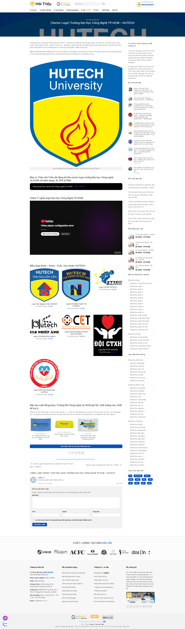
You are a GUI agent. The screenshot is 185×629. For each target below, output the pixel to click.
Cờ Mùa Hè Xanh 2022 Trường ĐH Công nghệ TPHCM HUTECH (88, 437)
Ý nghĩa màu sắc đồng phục (103, 587)
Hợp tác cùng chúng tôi (70, 601)
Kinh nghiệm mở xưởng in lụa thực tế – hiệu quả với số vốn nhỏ (143, 169)
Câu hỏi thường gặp (69, 598)
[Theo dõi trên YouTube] (150, 606)
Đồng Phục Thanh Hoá (137, 417)
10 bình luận (138, 173)
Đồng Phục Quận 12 (136, 312)
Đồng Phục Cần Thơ (137, 369)
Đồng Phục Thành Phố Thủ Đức (141, 283)
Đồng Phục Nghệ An (137, 408)
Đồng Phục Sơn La (136, 456)
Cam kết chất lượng (68, 587)
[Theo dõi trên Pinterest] (143, 606)
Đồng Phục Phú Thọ (137, 453)
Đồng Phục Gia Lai (136, 405)
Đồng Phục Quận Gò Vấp (138, 315)
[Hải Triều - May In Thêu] (40, 4)
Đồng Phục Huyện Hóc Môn (139, 340)
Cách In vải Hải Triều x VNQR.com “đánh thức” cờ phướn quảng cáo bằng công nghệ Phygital (143, 91)
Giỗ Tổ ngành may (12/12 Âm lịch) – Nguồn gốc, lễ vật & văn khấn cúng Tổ (144, 159)
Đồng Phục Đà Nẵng (137, 391)
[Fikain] (60, 551)
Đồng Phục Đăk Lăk (136, 402)
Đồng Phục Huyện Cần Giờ (139, 349)
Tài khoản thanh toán (69, 594)
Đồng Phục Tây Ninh (137, 366)
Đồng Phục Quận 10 (136, 306)
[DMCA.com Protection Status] (108, 617)
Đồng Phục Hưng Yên (137, 442)
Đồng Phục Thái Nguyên (138, 450)
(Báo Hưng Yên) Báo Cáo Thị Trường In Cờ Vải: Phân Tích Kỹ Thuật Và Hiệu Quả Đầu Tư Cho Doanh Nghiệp (144, 133)
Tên (34, 511)
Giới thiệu (105, 10)
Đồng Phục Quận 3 (136, 289)
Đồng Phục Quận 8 (136, 303)
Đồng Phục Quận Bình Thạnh (140, 318)
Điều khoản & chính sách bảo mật (73, 573)
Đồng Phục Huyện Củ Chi (139, 343)
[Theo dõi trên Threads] (140, 606)
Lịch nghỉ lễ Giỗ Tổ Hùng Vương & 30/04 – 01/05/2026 (143, 99)
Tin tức (95, 10)
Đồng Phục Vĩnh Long (137, 378)
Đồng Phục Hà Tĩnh (136, 414)
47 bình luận (138, 163)
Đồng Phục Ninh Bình (137, 445)
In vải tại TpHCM (84, 621)
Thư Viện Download (92, 20)
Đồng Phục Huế (135, 397)
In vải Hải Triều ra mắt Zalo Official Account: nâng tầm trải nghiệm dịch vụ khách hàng (144, 142)
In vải (83, 10)
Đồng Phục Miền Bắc (135, 421)
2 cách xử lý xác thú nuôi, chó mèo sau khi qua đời (141, 212)
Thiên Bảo (100, 29)
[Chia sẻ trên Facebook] (69, 452)
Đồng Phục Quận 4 (136, 292)
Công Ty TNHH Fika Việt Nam (64, 626)
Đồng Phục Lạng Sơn (137, 459)
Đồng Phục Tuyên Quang (138, 447)
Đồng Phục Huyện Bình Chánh (140, 346)
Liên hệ (114, 10)
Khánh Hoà (100, 621)
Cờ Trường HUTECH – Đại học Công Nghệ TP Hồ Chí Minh (41, 437)
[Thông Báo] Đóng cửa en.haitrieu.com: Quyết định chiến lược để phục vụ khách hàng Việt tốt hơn (143, 106)
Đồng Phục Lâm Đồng (137, 388)
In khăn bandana (72, 10)
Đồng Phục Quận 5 (136, 295)
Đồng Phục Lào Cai (136, 462)
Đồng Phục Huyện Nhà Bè (139, 337)
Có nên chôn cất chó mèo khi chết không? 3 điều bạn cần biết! (141, 194)
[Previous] (34, 553)
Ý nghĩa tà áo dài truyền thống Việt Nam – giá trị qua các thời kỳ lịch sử (141, 204)
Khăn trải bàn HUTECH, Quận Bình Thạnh (64, 435)
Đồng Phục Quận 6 (136, 298)
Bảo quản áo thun (100, 594)
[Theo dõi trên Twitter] (137, 606)
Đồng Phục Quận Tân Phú (139, 327)
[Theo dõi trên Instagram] (130, 606)
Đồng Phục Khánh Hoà (137, 394)
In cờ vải (33, 10)
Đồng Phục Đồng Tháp (138, 372)
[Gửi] (103, 3)
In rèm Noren (59, 10)
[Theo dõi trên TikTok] (134, 606)
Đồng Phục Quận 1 (136, 286)
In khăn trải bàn (45, 10)
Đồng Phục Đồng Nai (137, 363)
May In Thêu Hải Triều (97, 624)
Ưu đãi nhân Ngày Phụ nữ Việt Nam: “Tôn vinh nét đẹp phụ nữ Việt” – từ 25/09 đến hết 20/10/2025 (144, 151)
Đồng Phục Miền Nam (135, 360)
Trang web (96, 511)
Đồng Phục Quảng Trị (137, 411)
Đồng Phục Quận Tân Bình (139, 324)
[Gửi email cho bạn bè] (76, 452)
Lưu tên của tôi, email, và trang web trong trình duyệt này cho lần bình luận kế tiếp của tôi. (63, 520)
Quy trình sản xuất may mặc (103, 598)
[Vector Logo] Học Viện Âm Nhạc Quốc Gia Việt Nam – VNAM (141, 186)
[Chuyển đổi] (154, 280)
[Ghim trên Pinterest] (79, 452)
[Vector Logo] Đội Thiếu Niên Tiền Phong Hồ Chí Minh (141, 220)
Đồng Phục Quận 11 (136, 309)
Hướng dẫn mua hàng (69, 591)
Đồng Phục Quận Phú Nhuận (140, 321)
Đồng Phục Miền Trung (136, 385)
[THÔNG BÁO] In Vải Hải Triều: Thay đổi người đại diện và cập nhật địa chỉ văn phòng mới (144, 125)
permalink (92, 459)
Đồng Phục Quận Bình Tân (139, 330)
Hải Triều (129, 572)
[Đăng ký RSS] (147, 606)
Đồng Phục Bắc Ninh (137, 433)
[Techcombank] (92, 552)
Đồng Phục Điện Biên (137, 439)
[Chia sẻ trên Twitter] (72, 452)
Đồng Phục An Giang (137, 380)
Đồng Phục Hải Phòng (137, 427)
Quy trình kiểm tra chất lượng (104, 601)
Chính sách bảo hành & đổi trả (72, 583)
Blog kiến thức (99, 573)
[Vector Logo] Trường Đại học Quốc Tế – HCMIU (102, 465)
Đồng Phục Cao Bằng (137, 436)
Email (64, 511)
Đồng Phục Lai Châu (137, 465)
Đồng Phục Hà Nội (136, 424)
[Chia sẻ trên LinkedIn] (82, 452)
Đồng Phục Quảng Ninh (138, 430)
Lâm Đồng (93, 621)
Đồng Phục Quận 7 (136, 301)
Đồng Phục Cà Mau (136, 375)
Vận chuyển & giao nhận (70, 580)
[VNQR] (44, 552)
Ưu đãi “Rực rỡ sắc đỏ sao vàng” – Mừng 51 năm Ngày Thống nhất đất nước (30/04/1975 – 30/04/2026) (143, 116)
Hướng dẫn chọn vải (101, 580)
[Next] (151, 553)
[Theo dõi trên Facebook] (127, 606)
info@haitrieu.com (40, 601)
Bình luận (119, 483)
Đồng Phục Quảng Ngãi (138, 400)
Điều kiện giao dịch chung (71, 576)
